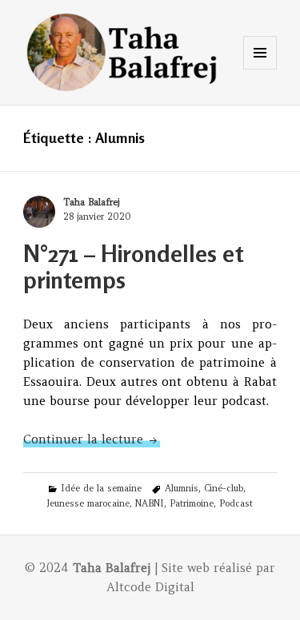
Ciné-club (223, 488)
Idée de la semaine (101, 488)
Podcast (236, 503)
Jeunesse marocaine (88, 503)
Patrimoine (192, 503)
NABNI (149, 503)
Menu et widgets (260, 69)
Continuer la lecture (91, 439)
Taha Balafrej (91, 202)
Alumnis (181, 488)
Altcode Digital (150, 586)
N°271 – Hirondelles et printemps (133, 267)
